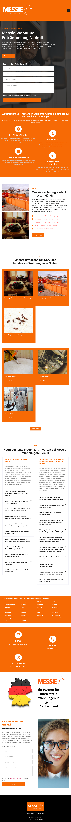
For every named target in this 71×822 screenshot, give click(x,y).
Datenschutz (37, 813)
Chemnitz (23, 620)
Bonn (38, 612)
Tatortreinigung (43, 377)
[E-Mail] (18, 634)
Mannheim (8, 615)
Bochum (55, 610)
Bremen (39, 607)
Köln (54, 602)
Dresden (55, 607)
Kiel (6, 620)
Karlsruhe (23, 615)
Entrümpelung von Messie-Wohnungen (18, 298)
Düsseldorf (40, 604)
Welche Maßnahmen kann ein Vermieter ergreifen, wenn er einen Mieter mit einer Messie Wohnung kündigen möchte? (51, 549)
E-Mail (18, 641)
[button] (68, 10)
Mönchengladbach (10, 618)
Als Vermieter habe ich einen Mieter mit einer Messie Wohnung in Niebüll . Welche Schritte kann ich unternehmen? (52, 539)
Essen (22, 607)
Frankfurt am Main (10, 604)
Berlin (6, 602)
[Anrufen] (52, 639)
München (39, 602)
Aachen (39, 618)
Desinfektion (8, 413)
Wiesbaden (56, 615)
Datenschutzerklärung (17, 95)
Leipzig (55, 604)
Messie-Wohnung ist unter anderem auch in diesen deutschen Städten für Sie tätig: (26, 598)
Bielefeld (23, 612)
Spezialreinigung (10, 377)
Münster (55, 612)
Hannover (7, 610)
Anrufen (53, 645)
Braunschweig (57, 618)
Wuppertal (8, 612)
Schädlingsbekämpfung (13, 335)
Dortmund (7, 607)
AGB (43, 813)
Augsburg (40, 615)
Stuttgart (23, 604)
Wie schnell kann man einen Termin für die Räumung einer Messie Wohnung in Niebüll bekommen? (51, 522)
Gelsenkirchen (25, 618)
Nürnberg (23, 610)
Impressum (30, 813)
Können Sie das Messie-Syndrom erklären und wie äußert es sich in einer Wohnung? (16, 493)
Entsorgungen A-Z (44, 298)
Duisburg (39, 610)
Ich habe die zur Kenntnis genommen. (20, 95)
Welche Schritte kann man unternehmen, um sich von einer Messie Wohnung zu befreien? (51, 461)
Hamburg (23, 602)
